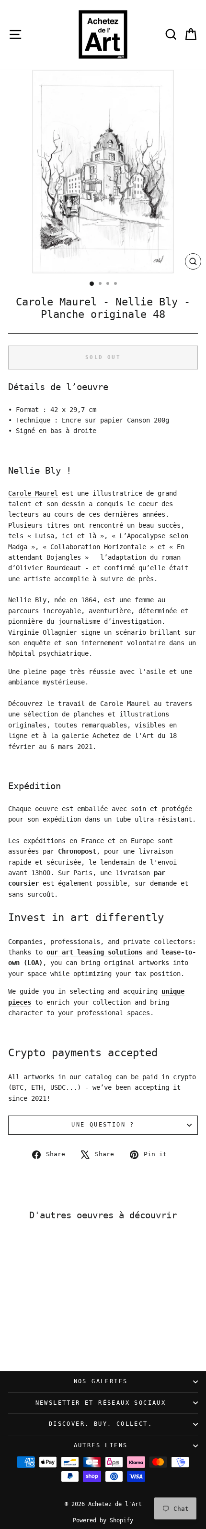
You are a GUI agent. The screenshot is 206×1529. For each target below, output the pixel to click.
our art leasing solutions (94, 952)
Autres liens (101, 1445)
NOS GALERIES (101, 1381)
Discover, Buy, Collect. (100, 1424)
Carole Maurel (33, 493)
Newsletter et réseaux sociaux (100, 1402)
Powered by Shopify (103, 1520)
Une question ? (103, 1124)
